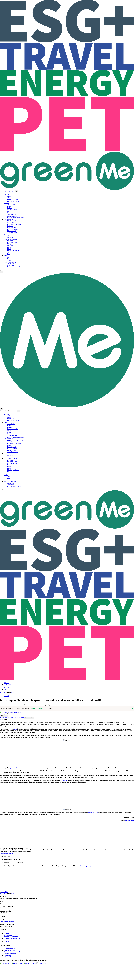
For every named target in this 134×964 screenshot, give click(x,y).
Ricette (9, 249)
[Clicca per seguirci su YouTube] (12, 693)
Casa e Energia (11, 222)
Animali (6, 234)
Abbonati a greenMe (6, 853)
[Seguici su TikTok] (6, 893)
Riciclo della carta (12, 199)
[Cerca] (0, 270)
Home (2, 191)
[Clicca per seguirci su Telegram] (8, 693)
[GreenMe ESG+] (67, 42)
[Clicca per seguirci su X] (4, 693)
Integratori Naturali (12, 242)
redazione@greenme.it (7, 921)
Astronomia (10, 265)
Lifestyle (6, 203)
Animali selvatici (12, 237)
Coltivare (10, 226)
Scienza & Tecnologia (10, 262)
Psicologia (10, 247)
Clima (9, 198)
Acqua (9, 196)
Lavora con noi (8, 940)
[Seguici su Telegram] (8, 893)
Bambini (9, 206)
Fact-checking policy (10, 950)
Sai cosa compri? (12, 214)
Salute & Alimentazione (10, 239)
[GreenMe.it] (67, 189)
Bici (8, 259)
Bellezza (9, 208)
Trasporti (9, 260)
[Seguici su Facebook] (3, 893)
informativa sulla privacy (83, 866)
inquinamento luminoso (16, 768)
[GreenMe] (67, 407)
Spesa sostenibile (12, 216)
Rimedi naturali (11, 231)
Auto (8, 257)
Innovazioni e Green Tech (14, 267)
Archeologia (10, 263)
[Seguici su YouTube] (12, 893)
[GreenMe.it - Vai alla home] (4, 892)
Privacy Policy (8, 957)
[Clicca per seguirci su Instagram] (1, 693)
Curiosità (9, 211)
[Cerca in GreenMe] (18, 411)
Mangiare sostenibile (13, 244)
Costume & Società (12, 209)
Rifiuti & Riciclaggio (13, 201)
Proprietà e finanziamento (12, 938)
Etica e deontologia (9, 948)
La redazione (7, 684)
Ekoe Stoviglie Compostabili (15, 217)
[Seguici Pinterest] (10, 893)
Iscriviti (20, 862)
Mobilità (6, 255)
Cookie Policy (8, 955)
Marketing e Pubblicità (11, 936)
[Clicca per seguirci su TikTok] (6, 693)
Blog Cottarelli (129, 820)
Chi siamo (6, 683)
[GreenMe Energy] (67, 95)
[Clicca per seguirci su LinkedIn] (13, 693)
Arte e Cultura (11, 204)
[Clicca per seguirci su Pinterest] (10, 693)
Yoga (8, 254)
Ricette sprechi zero (13, 250)
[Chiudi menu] (1, 409)
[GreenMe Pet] (67, 151)
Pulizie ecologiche (12, 229)
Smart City (7, 696)
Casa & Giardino (8, 219)
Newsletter (12, 191)
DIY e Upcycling (12, 227)
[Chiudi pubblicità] (1, 272)
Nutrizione (10, 245)
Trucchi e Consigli (12, 232)
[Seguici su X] (4, 893)
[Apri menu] (16, 191)
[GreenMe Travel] (67, 69)
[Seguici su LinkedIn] (13, 893)
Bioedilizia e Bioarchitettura (15, 221)
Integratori (10, 240)
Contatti (6, 689)
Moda (9, 213)
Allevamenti (10, 236)
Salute (9, 252)
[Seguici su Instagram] (1, 893)
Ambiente (6, 194)
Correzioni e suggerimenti (12, 952)
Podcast (6, 191)
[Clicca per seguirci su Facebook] (3, 693)
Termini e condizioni (10, 953)
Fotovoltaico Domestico (14, 224)
